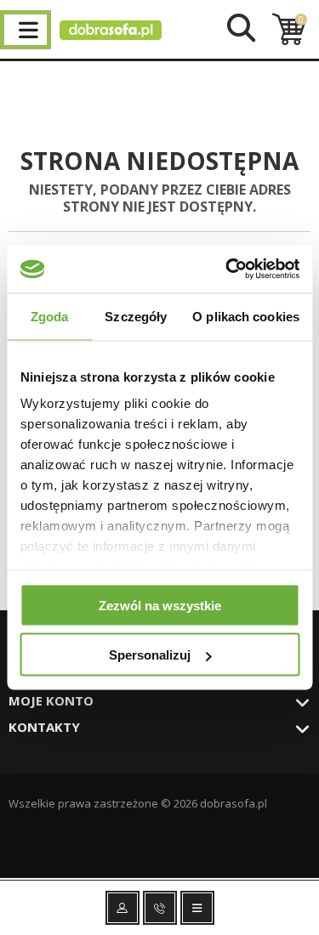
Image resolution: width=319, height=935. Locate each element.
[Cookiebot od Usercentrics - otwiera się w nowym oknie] (227, 269)
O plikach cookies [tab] (245, 316)
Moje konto (51, 700)
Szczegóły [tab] (136, 316)
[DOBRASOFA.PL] (111, 35)
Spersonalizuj (150, 655)
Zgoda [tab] (50, 316)
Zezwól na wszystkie (160, 605)
